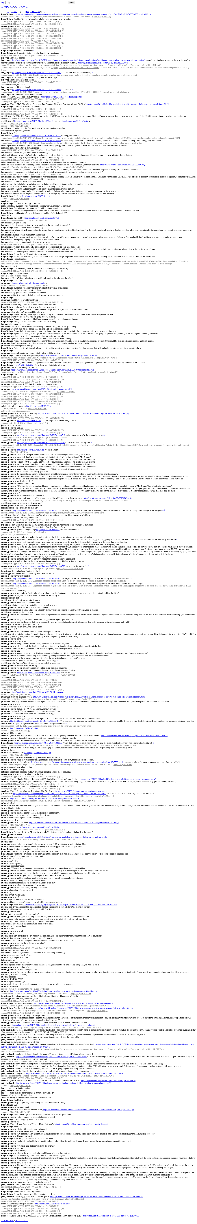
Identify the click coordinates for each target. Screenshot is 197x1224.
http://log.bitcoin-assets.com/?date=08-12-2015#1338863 (38, 743)
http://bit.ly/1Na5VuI (90, 1027)
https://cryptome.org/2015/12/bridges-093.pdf (33, 121)
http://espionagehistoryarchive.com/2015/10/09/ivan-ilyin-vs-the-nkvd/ (40, 389)
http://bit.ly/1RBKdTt (41, 285)
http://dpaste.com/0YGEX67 (29, 420)
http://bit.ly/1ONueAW (37, 423)
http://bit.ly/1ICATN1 (66, 675)
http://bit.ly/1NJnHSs (123, 764)
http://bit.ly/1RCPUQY (99, 1061)
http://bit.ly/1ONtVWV (21, 416)
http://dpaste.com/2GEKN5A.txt (74, 121)
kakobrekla (6, 914)
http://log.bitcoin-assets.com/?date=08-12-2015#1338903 (37, 583)
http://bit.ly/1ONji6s (65, 391)
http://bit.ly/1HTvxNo (20, 1085)
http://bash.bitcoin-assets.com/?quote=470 (41, 218)
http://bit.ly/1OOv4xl (100, 1006)
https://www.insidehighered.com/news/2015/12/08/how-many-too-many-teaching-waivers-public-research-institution (84, 1008)
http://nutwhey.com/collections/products (27, 283)
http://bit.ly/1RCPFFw (152, 1049)
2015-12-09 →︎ (21, 7)
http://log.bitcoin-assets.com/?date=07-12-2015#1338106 (75, 92)
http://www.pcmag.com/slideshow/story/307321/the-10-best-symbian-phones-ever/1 (51, 1056)
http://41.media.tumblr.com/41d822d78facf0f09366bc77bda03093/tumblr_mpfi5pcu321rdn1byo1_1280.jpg (83, 413)
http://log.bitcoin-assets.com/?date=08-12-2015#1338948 (34, 721)
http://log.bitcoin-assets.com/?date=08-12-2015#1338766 (41, 566)
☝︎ (127, 63)
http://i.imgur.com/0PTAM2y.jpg (24, 728)
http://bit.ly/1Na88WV (103, 1076)
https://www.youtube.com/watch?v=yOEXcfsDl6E (38, 673)
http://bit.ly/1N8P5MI (106, 358)
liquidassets (6, 135)
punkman (5, 283)
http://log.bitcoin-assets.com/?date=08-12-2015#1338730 (41, 442)
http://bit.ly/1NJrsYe (65, 839)
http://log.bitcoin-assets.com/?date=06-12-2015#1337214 (75, 67)
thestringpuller (7, 571)
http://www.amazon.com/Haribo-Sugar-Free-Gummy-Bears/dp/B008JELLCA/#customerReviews (52, 370)
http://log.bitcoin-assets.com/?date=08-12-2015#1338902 (37, 578)
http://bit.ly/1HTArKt (74, 1199)
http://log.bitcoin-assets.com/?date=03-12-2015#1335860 (36, 140)
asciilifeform (6, 84)
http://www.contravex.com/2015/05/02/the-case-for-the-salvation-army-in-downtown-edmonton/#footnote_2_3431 (74, 1073)
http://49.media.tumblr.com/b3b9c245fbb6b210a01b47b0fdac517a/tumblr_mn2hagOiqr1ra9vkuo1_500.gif (74, 822)
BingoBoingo (7, 14)
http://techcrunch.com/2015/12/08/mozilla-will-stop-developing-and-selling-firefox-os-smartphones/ (53, 1025)
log (2, 2)
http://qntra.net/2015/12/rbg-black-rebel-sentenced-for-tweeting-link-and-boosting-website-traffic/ (126, 104)
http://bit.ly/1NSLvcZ (20, 123)
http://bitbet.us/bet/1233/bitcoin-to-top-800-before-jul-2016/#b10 (108, 1080)
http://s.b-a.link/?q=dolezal (37, 989)
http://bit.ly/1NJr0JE (54, 830)
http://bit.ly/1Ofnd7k (74, 167)
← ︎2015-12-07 (7, 7)
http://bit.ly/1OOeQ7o (103, 796)
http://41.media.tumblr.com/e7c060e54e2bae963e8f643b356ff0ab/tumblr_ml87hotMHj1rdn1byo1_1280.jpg (88, 1110)
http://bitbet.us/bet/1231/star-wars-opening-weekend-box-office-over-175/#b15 (134, 735)
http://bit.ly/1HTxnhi (20, 1112)
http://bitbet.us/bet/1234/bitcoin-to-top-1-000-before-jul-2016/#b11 (111, 1216)
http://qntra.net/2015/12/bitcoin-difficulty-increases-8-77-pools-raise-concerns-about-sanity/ (117, 779)
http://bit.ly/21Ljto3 (151, 65)
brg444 (4, 1088)
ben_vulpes (6, 58)
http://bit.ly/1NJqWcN (20, 825)
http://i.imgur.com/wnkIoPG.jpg (37, 752)
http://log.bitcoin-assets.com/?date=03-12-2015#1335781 (36, 135)
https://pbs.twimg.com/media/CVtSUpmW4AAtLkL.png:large (37, 692)
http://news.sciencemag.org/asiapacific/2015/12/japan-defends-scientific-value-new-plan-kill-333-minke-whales (70, 904)
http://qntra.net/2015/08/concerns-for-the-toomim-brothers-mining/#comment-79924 (144, 138)
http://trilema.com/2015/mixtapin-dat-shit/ (52, 1204)
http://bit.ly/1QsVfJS (108, 372)
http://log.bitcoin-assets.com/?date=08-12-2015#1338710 (41, 435)
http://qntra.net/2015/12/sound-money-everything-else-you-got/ (80, 791)
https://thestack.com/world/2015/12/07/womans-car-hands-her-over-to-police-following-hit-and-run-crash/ (62, 837)
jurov (3, 425)
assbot (3, 17)
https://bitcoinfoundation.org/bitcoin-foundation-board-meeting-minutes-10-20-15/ (44, 798)
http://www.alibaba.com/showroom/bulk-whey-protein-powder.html (69, 355)
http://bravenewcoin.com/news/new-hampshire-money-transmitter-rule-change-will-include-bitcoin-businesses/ (59, 793)
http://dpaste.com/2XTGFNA (38, 406)
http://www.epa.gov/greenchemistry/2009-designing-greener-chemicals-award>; (103, 261)
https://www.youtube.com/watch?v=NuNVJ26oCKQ (122, 165)
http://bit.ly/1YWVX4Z (81, 994)
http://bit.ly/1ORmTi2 (37, 408)
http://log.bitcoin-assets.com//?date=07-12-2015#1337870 (36, 72)
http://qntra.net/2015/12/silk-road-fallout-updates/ (61, 97)
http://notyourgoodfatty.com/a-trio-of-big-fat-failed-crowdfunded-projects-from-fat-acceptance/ (73, 1003)
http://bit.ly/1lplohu (102, 17)
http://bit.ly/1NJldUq (20, 731)
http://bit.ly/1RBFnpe (20, 198)
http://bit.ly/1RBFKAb (37, 220)
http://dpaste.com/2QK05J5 (48, 529)
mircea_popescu (8, 26)
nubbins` (5, 721)
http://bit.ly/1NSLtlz (19, 126)
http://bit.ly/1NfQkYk (35, 532)
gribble (4, 261)
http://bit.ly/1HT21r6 (86, 699)
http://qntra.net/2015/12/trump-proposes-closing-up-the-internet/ (81, 1124)
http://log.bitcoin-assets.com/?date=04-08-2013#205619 (107, 498)
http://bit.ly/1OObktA (20, 755)
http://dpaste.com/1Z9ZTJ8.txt (35, 196)
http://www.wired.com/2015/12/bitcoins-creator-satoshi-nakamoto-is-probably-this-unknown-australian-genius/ (62, 1083)
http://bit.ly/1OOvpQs (97, 1010)
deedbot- (5, 97)
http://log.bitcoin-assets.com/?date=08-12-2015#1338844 (37, 510)
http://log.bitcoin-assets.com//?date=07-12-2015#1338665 (36, 89)
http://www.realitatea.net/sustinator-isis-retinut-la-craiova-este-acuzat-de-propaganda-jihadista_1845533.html (77, 762)
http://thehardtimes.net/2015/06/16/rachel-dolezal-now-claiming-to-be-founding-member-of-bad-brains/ (53, 991)
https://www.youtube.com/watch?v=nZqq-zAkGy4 (38, 827)
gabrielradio (6, 772)
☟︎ (34, 50)
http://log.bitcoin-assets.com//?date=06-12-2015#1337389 (102, 63)
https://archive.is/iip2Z (23, 365)
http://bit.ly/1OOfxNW (83, 801)
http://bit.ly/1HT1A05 (20, 694)
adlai (3, 145)
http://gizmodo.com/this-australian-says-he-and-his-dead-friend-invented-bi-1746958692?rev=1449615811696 (96, 1196)
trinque (4, 525)
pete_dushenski (8, 1030)
